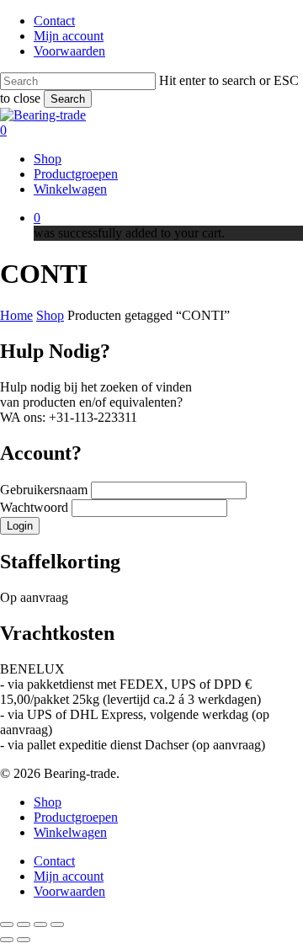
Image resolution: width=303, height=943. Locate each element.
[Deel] (40, 924)
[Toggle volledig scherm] (23, 924)
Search (67, 99)
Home (16, 315)
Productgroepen (76, 817)
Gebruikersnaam (45, 489)
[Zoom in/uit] (6, 924)
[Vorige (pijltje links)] (6, 939)
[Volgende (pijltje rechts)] (23, 939)
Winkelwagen (70, 832)
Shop (50, 315)
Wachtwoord (36, 507)
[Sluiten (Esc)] (57, 924)
